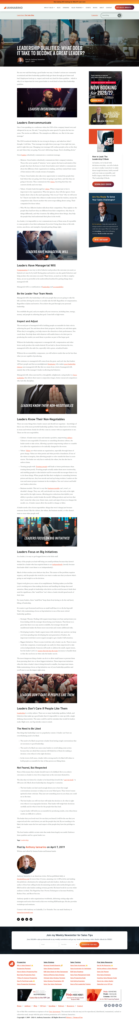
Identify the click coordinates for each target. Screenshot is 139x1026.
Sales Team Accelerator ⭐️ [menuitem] (79, 965)
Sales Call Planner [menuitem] (103, 972)
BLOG (59, 7)
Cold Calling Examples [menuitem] (77, 981)
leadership (46, 287)
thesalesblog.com (23, 879)
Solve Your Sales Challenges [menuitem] (53, 984)
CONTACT (109, 7)
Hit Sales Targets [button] (124, 7)
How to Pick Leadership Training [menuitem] (80, 984)
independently (57, 564)
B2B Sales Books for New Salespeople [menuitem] (56, 972)
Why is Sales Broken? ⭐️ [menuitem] (25, 965)
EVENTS (88, 7)
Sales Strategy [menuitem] (49, 962)
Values (28, 451)
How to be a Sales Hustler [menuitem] (105, 981)
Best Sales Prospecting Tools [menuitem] (26, 975)
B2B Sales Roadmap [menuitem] (76, 972)
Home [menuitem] (19, 1006)
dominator (52, 364)
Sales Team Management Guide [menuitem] (80, 975)
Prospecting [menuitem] (21, 962)
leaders (23, 155)
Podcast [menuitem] (61, 1006)
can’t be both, (69, 780)
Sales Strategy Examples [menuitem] (52, 969)
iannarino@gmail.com (25, 912)
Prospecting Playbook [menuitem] (24, 969)
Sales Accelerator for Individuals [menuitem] (80, 969)
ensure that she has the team (48, 651)
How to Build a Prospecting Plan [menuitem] (27, 972)
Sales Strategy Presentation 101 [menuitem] (54, 981)
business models (53, 488)
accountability (58, 287)
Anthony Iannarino (38, 59)
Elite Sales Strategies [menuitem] (104, 975)
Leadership (21, 713)
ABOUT (102, 7)
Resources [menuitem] (70, 1006)
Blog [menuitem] (35, 1006)
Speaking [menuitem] (52, 1006)
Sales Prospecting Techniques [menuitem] (26, 984)
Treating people (41, 467)
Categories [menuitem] (94, 15)
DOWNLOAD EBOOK (103, 184)
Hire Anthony (101, 239)
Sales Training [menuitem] (75, 962)
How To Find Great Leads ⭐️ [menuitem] (26, 981)
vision (52, 182)
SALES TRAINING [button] (76, 7)
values (47, 189)
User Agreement (54, 1012)
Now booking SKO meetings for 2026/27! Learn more (69, 2)
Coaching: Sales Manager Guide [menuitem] (107, 978)
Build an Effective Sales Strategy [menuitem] (54, 975)
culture (69, 438)
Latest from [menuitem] (25, 15)
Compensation (22, 270)
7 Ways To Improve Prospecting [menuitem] (27, 978)
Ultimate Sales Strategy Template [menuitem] (54, 978)
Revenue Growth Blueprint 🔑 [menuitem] (53, 965)
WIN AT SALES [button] (48, 7)
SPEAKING (66, 7)
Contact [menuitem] (80, 1006)
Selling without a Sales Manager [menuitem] (107, 969)
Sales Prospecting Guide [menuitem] (78, 978)
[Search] (119, 15)
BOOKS (95, 7)
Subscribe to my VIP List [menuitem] (104, 984)
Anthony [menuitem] (27, 1006)
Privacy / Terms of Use (74, 1017)
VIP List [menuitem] (43, 1006)
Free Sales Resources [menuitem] (104, 962)
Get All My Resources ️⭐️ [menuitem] (105, 965)
